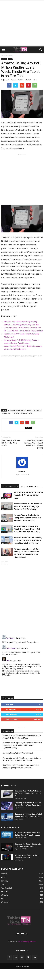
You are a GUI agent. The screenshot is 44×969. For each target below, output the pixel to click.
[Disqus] (22, 600)
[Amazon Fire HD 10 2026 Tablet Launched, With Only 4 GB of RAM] (7, 495)
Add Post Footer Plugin (28, 356)
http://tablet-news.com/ (22, 475)
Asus (3, 898)
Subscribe (37, 719)
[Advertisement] (22, 23)
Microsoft (5, 891)
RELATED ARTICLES (10, 486)
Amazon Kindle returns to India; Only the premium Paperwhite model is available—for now (28, 540)
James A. (6, 80)
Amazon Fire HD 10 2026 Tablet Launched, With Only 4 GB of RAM (28, 495)
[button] (40, 49)
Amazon (4, 59)
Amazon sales (6, 413)
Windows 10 (5, 902)
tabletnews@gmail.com (26, 941)
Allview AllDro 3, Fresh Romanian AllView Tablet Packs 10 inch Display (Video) (33, 444)
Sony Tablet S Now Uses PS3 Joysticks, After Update (10, 442)
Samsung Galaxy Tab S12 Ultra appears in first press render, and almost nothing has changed (22, 759)
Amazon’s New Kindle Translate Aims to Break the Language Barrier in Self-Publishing (28, 506)
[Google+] (15, 957)
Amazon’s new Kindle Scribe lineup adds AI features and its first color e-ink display (27, 518)
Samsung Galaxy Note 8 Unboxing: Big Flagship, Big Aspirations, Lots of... (28, 793)
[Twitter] (28, 957)
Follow (38, 709)
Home (3, 55)
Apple (3, 877)
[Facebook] (9, 957)
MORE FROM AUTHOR (29, 486)
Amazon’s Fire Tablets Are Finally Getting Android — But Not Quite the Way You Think (27, 529)
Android (10, 59)
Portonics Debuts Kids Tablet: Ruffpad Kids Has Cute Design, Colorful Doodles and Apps (22, 737)
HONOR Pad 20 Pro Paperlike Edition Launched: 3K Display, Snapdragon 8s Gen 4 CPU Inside (21, 766)
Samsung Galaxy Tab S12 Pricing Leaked (18, 753)
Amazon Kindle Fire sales (16, 410)
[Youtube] (34, 957)
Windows (4, 895)
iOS (2, 884)
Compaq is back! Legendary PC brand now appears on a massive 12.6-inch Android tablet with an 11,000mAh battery (22, 745)
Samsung (4, 881)
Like (39, 704)
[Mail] (22, 957)
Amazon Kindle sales (33, 410)
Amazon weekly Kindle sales (23, 413)
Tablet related (6, 888)
